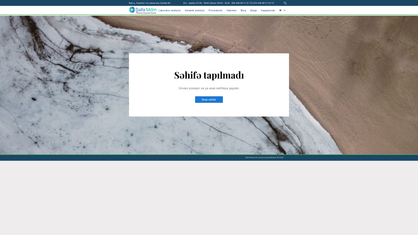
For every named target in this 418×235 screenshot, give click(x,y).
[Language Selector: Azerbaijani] (282, 10)
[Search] (285, 3)
